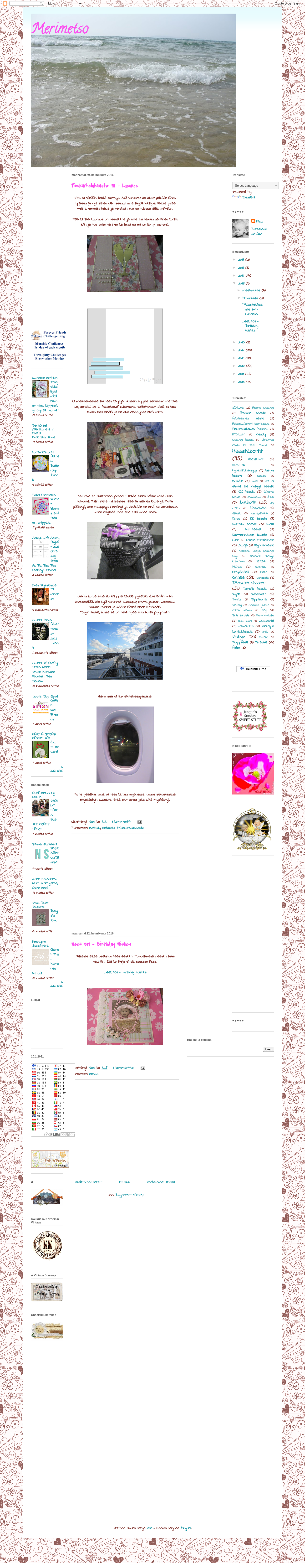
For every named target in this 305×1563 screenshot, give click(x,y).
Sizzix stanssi (242, 610)
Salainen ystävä (259, 605)
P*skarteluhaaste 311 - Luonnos (104, 186)
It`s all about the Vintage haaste (253, 483)
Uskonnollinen (265, 615)
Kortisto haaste (244, 524)
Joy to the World (55, 747)
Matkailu (95, 828)
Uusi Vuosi (245, 621)
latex (150, 1528)
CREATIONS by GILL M (43, 795)
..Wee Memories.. (44, 879)
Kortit (270, 524)
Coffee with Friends (54, 710)
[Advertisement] (125, 882)
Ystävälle (261, 642)
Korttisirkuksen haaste (249, 535)
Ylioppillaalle (240, 642)
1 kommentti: (122, 822)
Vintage (238, 637)
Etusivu (124, 1182)
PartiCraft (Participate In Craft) (43, 429)
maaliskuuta (252, 290)
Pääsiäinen (258, 594)
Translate (249, 197)
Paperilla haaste (255, 588)
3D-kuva (238, 407)
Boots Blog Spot (45, 696)
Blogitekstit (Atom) (129, 1195)
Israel (255, 481)
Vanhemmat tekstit (161, 1182)
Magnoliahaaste (264, 545)
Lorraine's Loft (43, 452)
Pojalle (236, 594)
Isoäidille (237, 481)
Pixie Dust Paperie (40, 905)
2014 (242, 350)
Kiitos (236, 518)
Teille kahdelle (240, 616)
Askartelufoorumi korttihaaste (250, 424)
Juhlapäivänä (257, 508)
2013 (242, 358)
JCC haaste (247, 491)
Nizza (263, 572)
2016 (242, 283)
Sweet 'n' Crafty (45, 663)
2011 (241, 374)
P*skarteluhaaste (45, 844)
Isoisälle (261, 476)
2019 (241, 260)
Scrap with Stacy (45, 538)
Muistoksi (260, 567)
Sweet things (42, 620)
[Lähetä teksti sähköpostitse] (139, 822)
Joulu (270, 497)
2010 (242, 382)
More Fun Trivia (43, 437)
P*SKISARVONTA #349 (55, 855)
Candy (261, 434)
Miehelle (237, 566)
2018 (241, 268)
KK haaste (258, 518)
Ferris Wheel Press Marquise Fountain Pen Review (43, 674)
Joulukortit (247, 502)
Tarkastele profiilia (259, 231)
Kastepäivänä (259, 513)
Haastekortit (247, 451)
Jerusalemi (254, 497)
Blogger (186, 1528)
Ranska (236, 600)
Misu (259, 221)
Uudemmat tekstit (88, 1182)
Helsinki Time (255, 669)
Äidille (236, 648)
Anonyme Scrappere (40, 944)
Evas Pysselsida (44, 585)
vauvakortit (266, 621)
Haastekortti (256, 459)
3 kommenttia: (124, 1068)
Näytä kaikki (56, 769)
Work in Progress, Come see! (45, 886)
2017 (242, 276)
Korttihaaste (253, 529)
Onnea (93, 1074)
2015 (242, 342)
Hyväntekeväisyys (244, 470)
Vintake (263, 637)
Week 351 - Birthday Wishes (101, 944)
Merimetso (59, 30)
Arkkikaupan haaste (248, 418)
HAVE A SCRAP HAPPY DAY (44, 736)
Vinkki (265, 632)
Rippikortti (259, 599)
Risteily (237, 605)
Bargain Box (54, 915)
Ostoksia (108, 828)
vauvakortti (246, 626)
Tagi (264, 610)
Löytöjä (243, 545)
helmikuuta (251, 298)
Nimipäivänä (240, 572)
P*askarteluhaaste (130, 828)
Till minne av (55, 594)
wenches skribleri (44, 378)
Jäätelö (236, 513)
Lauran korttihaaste (260, 540)
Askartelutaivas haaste (250, 429)
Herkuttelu (238, 465)
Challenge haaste (243, 440)
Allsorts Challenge (263, 408)
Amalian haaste (253, 413)
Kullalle (235, 540)
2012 (242, 366)
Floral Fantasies (44, 495)
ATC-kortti (238, 435)
